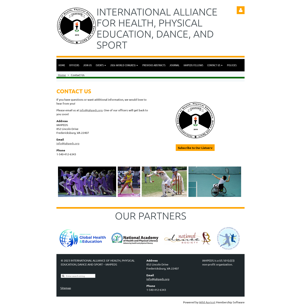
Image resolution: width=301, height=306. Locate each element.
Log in (241, 10)
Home (62, 75)
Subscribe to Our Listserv (195, 147)
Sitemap (65, 288)
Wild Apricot (207, 302)
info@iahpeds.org (91, 110)
